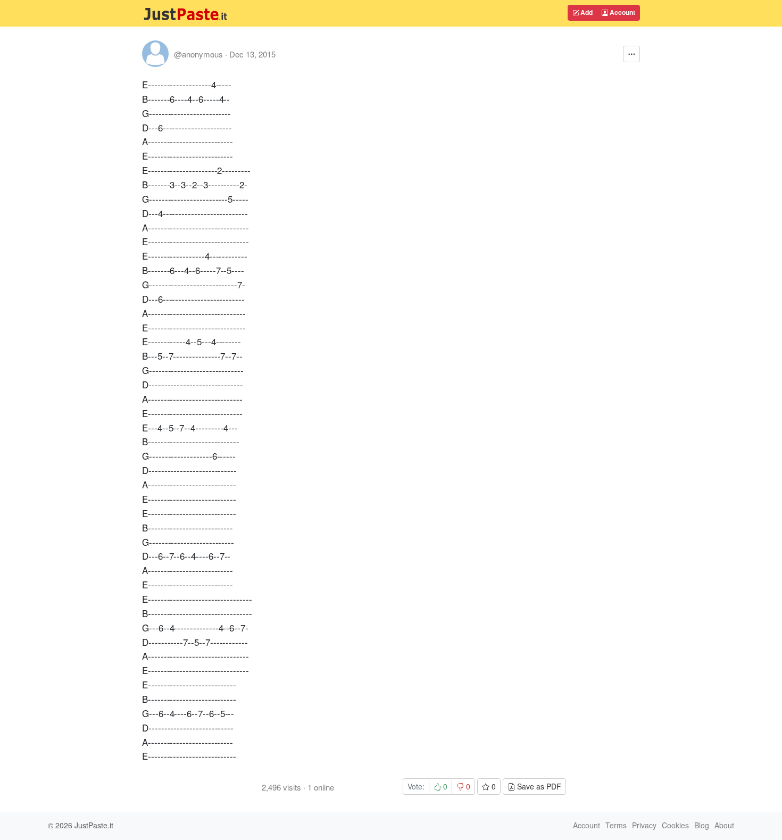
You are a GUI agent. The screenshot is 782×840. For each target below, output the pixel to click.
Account (621, 12)
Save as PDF (538, 786)
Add (586, 12)
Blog (701, 825)
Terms (616, 825)
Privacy (644, 825)
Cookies (675, 825)
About (724, 825)
